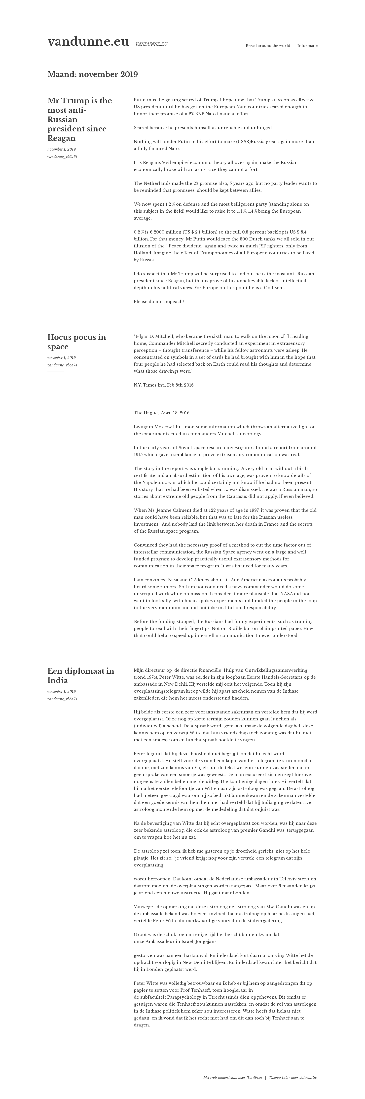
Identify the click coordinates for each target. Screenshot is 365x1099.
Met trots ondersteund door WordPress (232, 1077)
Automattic (308, 1077)
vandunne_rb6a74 (62, 157)
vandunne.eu (88, 41)
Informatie (307, 45)
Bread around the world (268, 45)
